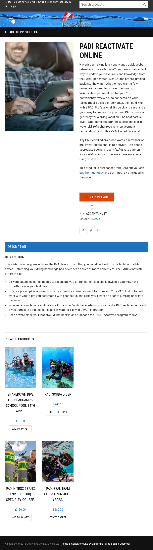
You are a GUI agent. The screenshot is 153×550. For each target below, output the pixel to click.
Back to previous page (24, 32)
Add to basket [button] (20, 428)
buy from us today (91, 172)
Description (17, 247)
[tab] (76, 247)
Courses (95, 219)
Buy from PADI (96, 197)
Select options (58, 412)
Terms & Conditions (72, 543)
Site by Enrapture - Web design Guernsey (107, 543)
